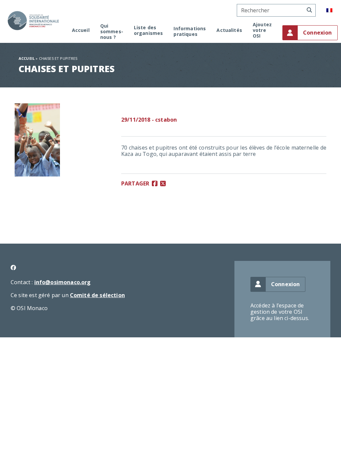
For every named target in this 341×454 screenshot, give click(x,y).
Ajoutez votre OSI (262, 30)
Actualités (229, 30)
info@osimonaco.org (62, 282)
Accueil (81, 30)
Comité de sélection (97, 295)
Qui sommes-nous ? (111, 31)
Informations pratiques (189, 31)
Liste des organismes (148, 30)
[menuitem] (329, 10)
